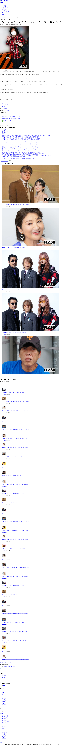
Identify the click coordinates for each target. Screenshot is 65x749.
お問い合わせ (4, 722)
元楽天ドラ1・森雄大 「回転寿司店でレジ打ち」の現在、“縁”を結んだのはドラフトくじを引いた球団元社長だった (22, 139)
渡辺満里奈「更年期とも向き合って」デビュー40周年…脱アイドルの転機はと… (15, 447)
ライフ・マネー (4, 9)
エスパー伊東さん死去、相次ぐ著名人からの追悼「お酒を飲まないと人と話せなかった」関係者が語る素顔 (20, 154)
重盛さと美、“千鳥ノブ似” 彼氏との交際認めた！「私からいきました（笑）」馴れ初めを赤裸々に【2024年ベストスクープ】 (23, 148)
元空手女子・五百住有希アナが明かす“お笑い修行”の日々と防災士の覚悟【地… (15, 530)
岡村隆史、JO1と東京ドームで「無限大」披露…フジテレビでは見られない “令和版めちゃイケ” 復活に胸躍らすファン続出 (23, 153)
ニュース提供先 (4, 720)
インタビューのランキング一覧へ (5, 662)
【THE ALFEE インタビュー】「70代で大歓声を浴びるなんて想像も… (14, 289)
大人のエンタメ (7, 11)
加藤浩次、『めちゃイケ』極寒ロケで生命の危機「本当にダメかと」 (14, 156)
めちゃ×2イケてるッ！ (6, 131)
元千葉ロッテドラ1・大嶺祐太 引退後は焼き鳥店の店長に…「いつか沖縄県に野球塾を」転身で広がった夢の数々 (21, 138)
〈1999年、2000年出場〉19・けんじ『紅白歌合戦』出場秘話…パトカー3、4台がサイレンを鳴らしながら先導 (20, 136)
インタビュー (5, 7)
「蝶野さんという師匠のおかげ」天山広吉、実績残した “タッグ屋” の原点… (15, 613)
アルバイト (4, 130)
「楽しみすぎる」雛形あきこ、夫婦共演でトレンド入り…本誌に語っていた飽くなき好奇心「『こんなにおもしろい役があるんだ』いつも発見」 (26, 155)
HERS (3, 693)
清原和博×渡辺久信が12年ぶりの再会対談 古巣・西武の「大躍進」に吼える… (15, 631)
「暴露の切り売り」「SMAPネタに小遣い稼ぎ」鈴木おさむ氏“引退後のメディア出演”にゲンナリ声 (19, 149)
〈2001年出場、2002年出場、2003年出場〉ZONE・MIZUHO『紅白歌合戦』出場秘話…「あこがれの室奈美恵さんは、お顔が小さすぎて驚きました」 (27, 135)
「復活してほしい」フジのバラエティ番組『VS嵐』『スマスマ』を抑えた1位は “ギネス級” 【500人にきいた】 (21, 146)
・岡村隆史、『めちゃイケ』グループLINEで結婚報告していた (11, 116)
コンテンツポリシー (5, 716)
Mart (2, 694)
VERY (3, 691)
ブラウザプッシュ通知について (7, 721)
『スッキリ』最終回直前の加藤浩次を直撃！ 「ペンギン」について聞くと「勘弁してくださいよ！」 (19, 150)
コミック (3, 12)
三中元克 (3, 133)
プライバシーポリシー (6, 717)
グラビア (3, 10)
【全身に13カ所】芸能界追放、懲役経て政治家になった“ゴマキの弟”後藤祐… (15, 410)
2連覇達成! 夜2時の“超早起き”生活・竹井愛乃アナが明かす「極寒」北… (14, 548)
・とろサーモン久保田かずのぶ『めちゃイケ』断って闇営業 (10, 118)
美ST (3, 695)
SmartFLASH (4, 700)
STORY (3, 692)
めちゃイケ (4, 132)
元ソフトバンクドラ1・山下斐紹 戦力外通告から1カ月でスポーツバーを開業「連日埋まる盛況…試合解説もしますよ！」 (23, 137)
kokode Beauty (4, 704)
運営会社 (3, 719)
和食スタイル (4, 698)
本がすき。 (4, 701)
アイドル (3, 11)
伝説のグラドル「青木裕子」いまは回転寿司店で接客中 (11, 475)
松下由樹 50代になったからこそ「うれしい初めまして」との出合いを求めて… (15, 247)
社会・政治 (4, 5)
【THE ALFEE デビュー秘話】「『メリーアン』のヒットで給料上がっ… (14, 332)
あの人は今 (4, 129)
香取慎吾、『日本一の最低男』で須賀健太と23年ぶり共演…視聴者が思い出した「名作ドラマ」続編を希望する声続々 (22, 147)
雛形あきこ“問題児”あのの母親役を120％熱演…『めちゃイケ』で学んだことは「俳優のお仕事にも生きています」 (21, 152)
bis (2, 731)
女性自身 (3, 699)
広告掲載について (5, 718)
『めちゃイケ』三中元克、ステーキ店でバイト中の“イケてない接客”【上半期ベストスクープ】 (18, 158)
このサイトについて (5, 715)
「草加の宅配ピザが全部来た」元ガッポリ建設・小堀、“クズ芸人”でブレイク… (15, 429)
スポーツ (3, 8)
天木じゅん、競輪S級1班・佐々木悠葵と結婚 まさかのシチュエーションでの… (15, 204)
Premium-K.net (4, 697)
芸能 (2, 7)
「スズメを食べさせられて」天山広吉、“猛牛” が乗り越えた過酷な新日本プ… (15, 567)
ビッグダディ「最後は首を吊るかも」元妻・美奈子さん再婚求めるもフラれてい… (16, 456)
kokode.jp (3, 703)
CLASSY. (3, 726)
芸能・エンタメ (4, 6)
